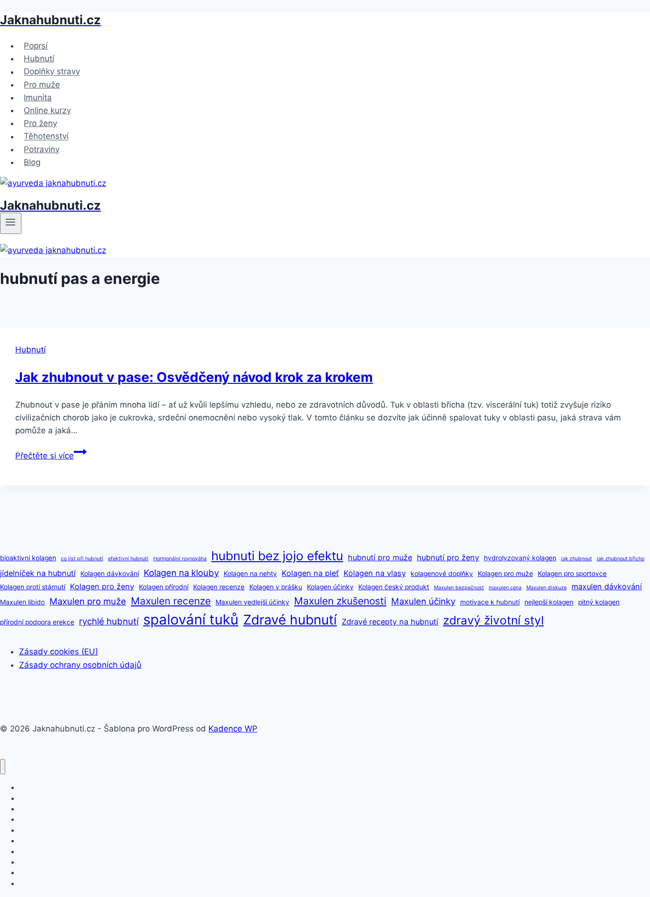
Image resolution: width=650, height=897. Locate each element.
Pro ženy (40, 123)
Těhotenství (46, 136)
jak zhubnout (576, 559)
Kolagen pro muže (505, 573)
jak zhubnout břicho (620, 559)
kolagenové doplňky (442, 573)
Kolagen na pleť (310, 573)
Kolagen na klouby (181, 572)
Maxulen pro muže (87, 601)
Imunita (38, 97)
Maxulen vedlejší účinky (252, 602)
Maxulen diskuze (546, 588)
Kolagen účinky (330, 587)
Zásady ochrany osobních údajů (80, 665)
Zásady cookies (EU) (58, 651)
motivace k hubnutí (490, 602)
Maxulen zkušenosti (340, 601)
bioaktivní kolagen (28, 558)
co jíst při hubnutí (82, 559)
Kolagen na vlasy (375, 573)
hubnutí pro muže (380, 557)
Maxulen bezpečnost (459, 588)
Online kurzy (47, 110)
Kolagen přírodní (163, 587)
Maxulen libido (22, 602)
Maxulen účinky (423, 601)
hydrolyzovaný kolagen (520, 558)
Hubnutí (39, 58)
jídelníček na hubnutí (38, 573)
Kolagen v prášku (275, 587)
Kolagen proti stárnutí (32, 587)
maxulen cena (505, 588)
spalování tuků (190, 619)
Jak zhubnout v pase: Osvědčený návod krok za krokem (194, 377)
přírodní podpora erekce (37, 622)
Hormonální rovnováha (180, 559)
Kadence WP (232, 728)
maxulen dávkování (606, 586)
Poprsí (36, 45)
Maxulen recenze (171, 601)
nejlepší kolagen (548, 602)
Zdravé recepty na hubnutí (390, 621)
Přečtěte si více (51, 455)
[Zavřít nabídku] (2, 767)
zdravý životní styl (493, 620)
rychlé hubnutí (108, 621)
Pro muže (42, 84)
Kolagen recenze (219, 587)
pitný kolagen (599, 602)
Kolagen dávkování (109, 573)
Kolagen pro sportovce (572, 573)
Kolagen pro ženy (102, 586)
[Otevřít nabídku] (10, 223)
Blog (32, 162)
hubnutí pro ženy (448, 557)
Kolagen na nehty (250, 573)
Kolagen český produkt (393, 587)
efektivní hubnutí (128, 559)
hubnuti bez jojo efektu (277, 555)
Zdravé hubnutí (290, 620)
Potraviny (41, 149)
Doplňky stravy (52, 72)
